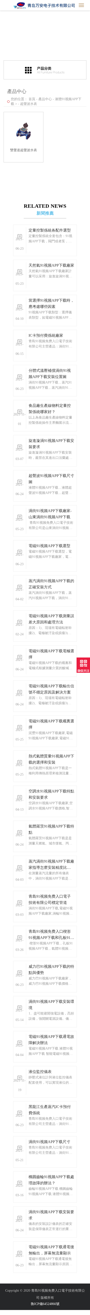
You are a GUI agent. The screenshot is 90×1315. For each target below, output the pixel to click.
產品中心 (45, 99)
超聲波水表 (28, 104)
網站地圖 (6, 1312)
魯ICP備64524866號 (45, 1304)
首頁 (32, 99)
